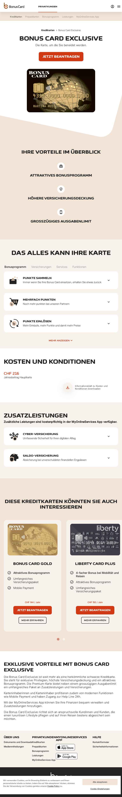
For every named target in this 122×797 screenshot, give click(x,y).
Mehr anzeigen (59, 340)
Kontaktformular (101, 742)
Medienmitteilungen (14, 746)
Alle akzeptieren (100, 782)
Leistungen (37, 755)
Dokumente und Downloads (18, 742)
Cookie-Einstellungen (100, 789)
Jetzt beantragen (61, 57)
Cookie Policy (53, 786)
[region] (60, 786)
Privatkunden (47, 6)
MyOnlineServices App (43, 760)
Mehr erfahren (32, 620)
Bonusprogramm (40, 751)
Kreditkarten (47, 30)
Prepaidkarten (39, 746)
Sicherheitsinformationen (105, 746)
